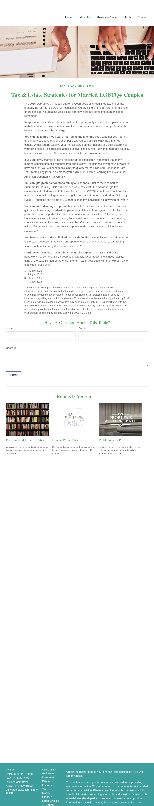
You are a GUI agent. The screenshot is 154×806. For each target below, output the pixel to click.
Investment (48, 777)
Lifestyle (47, 796)
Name (9, 328)
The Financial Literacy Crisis (25, 440)
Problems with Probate (114, 440)
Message (11, 347)
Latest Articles (50, 800)
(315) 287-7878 (23, 773)
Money (46, 793)
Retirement (48, 773)
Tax (44, 789)
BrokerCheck (74, 775)
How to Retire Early (65, 440)
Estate (46, 781)
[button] (69, 17)
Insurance (48, 785)
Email (82, 328)
